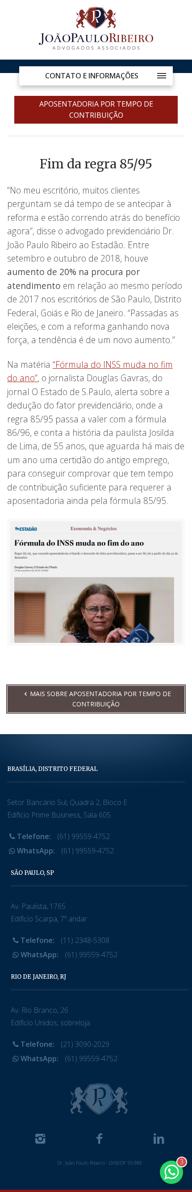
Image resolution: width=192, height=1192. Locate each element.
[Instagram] (40, 1140)
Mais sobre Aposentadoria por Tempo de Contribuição (100, 698)
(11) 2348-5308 (65, 940)
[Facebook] (100, 1140)
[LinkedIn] (158, 1140)
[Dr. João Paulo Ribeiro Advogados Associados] (96, 30)
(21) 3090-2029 (65, 1044)
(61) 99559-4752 (63, 836)
